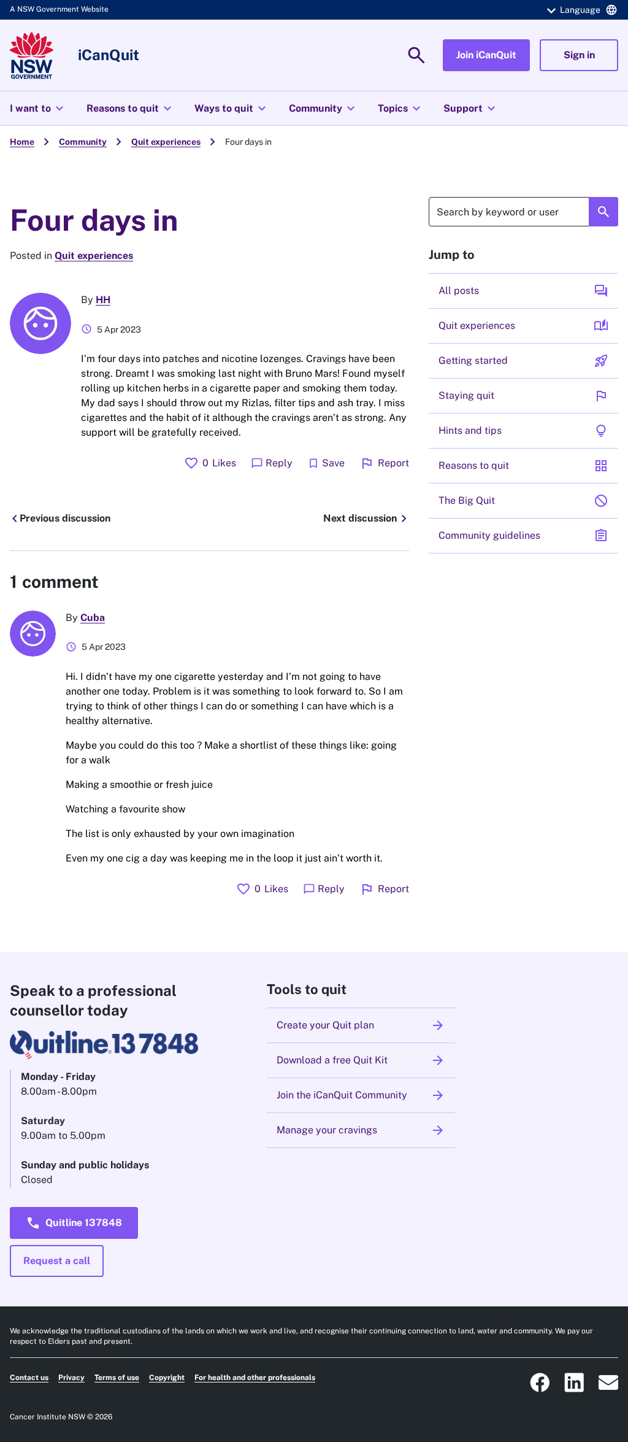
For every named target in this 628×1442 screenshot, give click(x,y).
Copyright (167, 1377)
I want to (38, 108)
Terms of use (116, 1377)
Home (22, 142)
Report (384, 463)
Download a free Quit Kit (361, 1060)
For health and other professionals (254, 1377)
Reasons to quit (130, 108)
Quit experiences (166, 142)
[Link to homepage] (31, 55)
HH (103, 300)
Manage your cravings (361, 1130)
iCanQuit (108, 54)
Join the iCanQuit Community (361, 1095)
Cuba (92, 617)
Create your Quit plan (361, 1025)
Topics (401, 108)
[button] (580, 10)
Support (471, 108)
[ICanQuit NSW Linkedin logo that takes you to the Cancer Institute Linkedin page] (574, 1382)
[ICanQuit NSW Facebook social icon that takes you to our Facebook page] (540, 1382)
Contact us (29, 1377)
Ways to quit (231, 108)
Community (323, 108)
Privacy (71, 1377)
